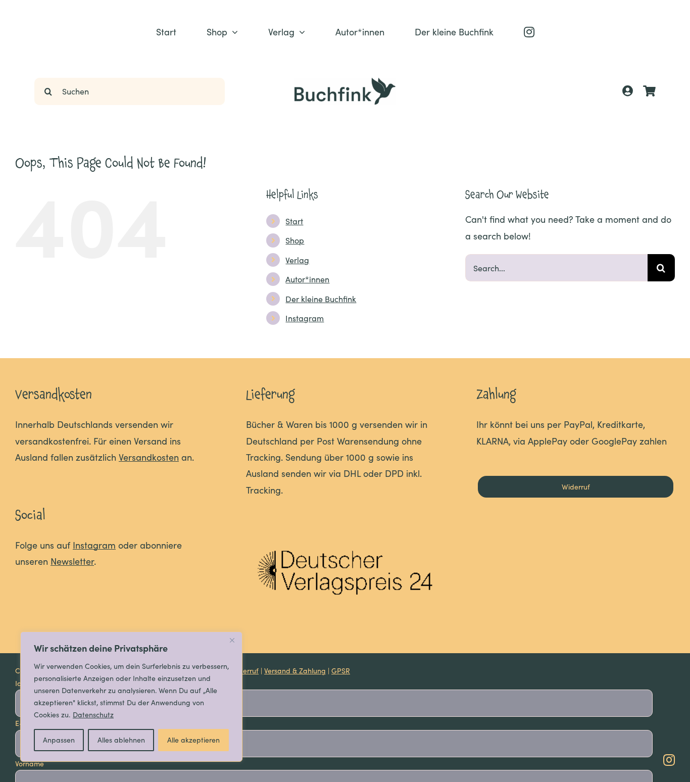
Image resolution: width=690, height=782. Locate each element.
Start (294, 221)
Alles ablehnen (121, 740)
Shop (294, 240)
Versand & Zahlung (295, 670)
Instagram (304, 318)
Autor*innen (307, 279)
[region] (131, 696)
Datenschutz (93, 714)
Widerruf (244, 670)
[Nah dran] (232, 640)
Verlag (297, 260)
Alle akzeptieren (193, 740)
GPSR (340, 670)
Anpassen (59, 740)
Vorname (30, 763)
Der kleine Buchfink (320, 299)
